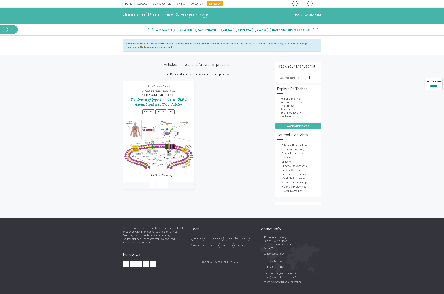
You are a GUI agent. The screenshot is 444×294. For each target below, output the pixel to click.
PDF (171, 111)
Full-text (161, 111)
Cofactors (287, 157)
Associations (288, 109)
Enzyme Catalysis (291, 170)
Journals (198, 238)
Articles (227, 30)
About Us (142, 3)
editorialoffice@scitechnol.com (281, 273)
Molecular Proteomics (294, 186)
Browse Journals (161, 3)
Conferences (288, 116)
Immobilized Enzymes (294, 174)
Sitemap (180, 3)
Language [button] (215, 3)
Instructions (185, 30)
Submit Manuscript (208, 30)
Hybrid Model (288, 105)
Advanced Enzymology (294, 145)
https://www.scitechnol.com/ (280, 277)
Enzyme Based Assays (294, 166)
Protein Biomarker (292, 191)
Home (128, 3)
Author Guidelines (290, 98)
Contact (305, 30)
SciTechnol (209, 262)
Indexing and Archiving (284, 30)
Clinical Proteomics (292, 153)
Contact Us (197, 3)
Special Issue (244, 30)
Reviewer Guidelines (291, 102)
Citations (261, 30)
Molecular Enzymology (294, 182)
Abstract (148, 111)
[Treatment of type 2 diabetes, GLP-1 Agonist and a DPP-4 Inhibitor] (158, 144)
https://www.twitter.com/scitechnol (283, 281)
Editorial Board (164, 30)
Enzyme (286, 161)
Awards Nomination (298, 126)
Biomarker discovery (293, 149)
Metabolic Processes (293, 178)
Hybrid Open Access (204, 245)
